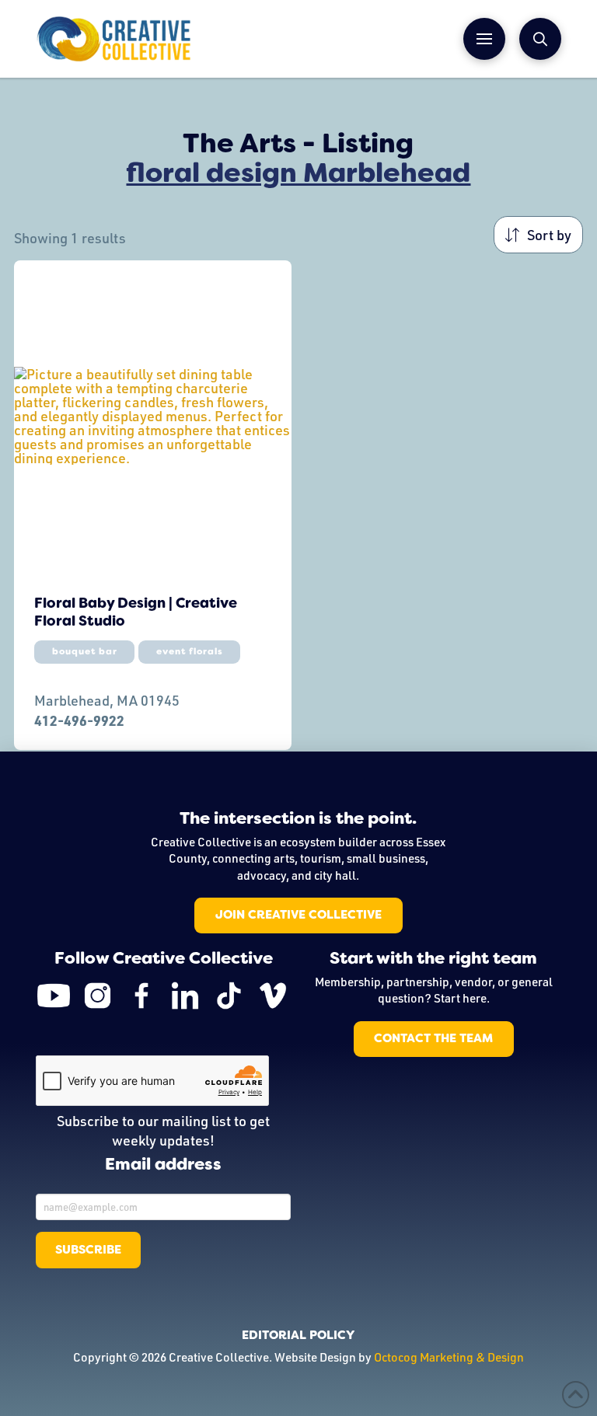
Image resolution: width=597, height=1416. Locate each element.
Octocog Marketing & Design (449, 1357)
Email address (163, 1165)
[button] (484, 39)
